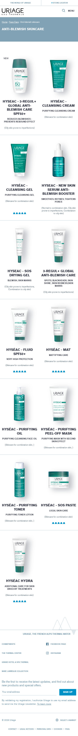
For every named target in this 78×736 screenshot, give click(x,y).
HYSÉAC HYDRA (19, 581)
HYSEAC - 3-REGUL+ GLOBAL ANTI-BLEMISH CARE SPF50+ (19, 107)
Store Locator (60, 3)
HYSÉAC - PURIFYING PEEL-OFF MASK (58, 431)
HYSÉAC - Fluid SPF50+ (19, 352)
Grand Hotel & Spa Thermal (15, 662)
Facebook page (58, 644)
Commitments (8, 644)
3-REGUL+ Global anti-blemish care (58, 273)
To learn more (44, 704)
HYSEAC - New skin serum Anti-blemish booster (58, 190)
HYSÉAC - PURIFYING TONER (19, 507)
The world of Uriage (20, 3)
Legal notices (27, 729)
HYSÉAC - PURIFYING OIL (19, 431)
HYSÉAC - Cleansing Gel (19, 188)
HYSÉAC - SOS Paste (58, 505)
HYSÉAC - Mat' (58, 350)
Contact (12, 729)
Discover (19, 85)
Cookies (58, 729)
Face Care (14, 22)
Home (4, 22)
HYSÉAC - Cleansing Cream (58, 103)
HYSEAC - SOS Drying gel (19, 273)
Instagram (56, 653)
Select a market (68, 720)
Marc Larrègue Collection (15, 671)
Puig (67, 729)
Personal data (44, 729)
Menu (71, 11)
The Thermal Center (11, 653)
